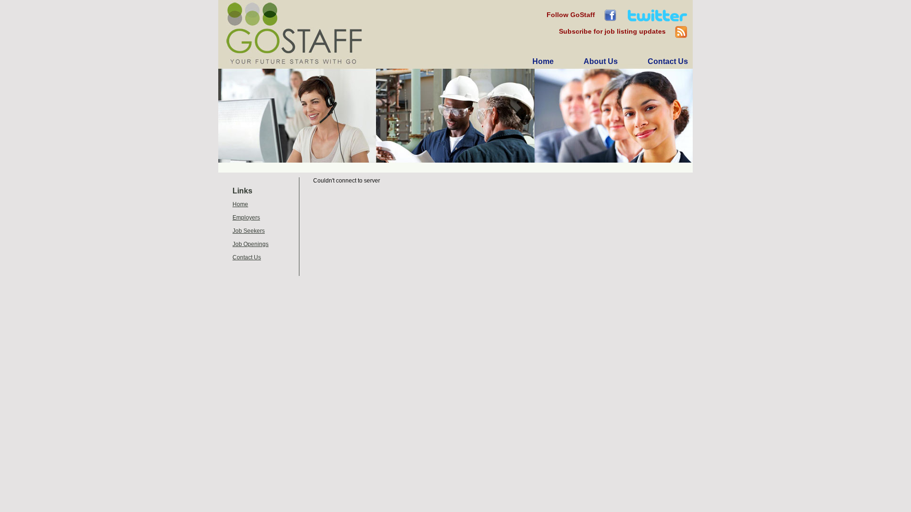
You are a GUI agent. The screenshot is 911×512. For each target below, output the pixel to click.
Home (240, 204)
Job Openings (250, 244)
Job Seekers (248, 231)
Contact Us (246, 257)
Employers (246, 217)
